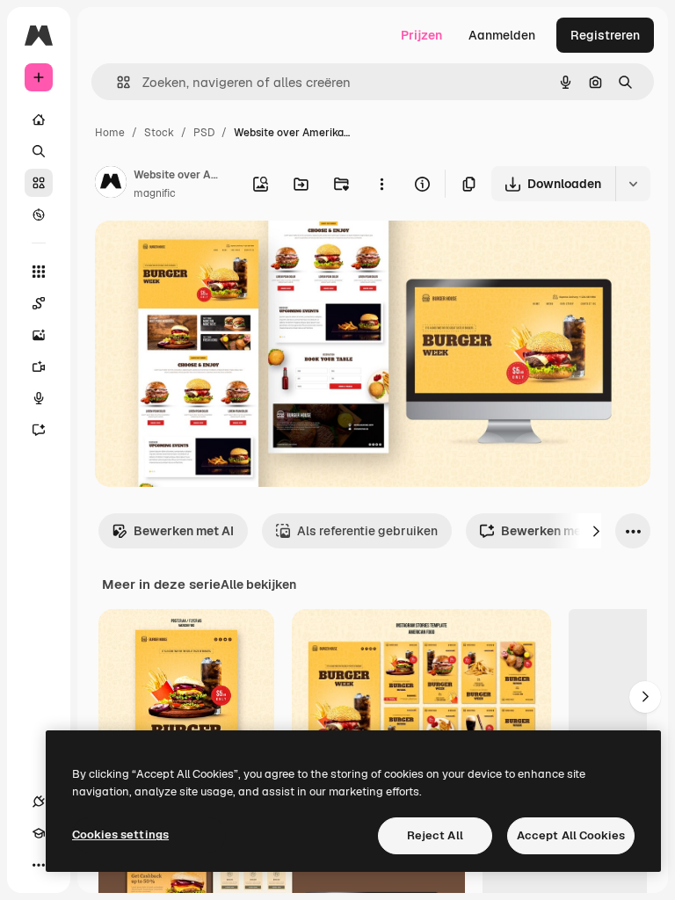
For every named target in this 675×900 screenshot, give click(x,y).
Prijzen (421, 35)
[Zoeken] (39, 151)
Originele (210, 254)
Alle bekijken (258, 584)
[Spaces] (39, 303)
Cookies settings (120, 834)
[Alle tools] (39, 272)
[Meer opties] (381, 183)
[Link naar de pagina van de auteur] (111, 184)
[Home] (39, 119)
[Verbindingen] (39, 802)
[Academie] (39, 833)
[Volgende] (596, 530)
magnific (155, 193)
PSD (203, 133)
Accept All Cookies (571, 835)
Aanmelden (501, 35)
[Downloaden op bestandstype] (632, 183)
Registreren (605, 35)
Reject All (435, 835)
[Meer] (39, 865)
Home (110, 133)
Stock (159, 133)
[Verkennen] (39, 214)
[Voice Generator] (39, 398)
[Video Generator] (39, 366)
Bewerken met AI (184, 531)
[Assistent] (39, 430)
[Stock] (39, 183)
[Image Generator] (39, 335)
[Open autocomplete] (116, 82)
